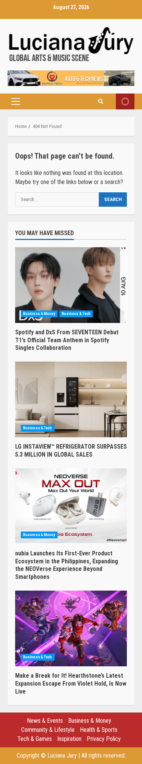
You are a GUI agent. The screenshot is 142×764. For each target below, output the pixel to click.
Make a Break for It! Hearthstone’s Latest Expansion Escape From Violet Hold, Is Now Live (71, 628)
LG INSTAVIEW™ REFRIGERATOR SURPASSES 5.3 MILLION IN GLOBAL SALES (71, 399)
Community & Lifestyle (48, 729)
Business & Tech (76, 314)
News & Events (45, 720)
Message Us (125, 101)
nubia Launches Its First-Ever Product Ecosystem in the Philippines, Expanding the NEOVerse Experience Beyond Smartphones (71, 506)
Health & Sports (98, 729)
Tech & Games (34, 738)
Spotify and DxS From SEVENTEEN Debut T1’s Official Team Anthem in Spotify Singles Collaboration (71, 285)
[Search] (100, 101)
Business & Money (39, 314)
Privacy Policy (104, 738)
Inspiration (69, 738)
